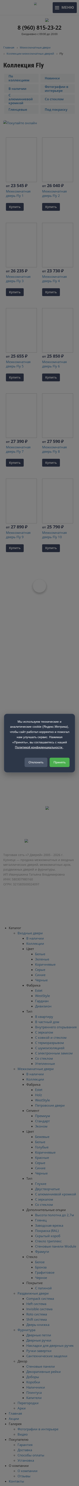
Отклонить (36, 762)
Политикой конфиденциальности (39, 747)
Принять (60, 762)
